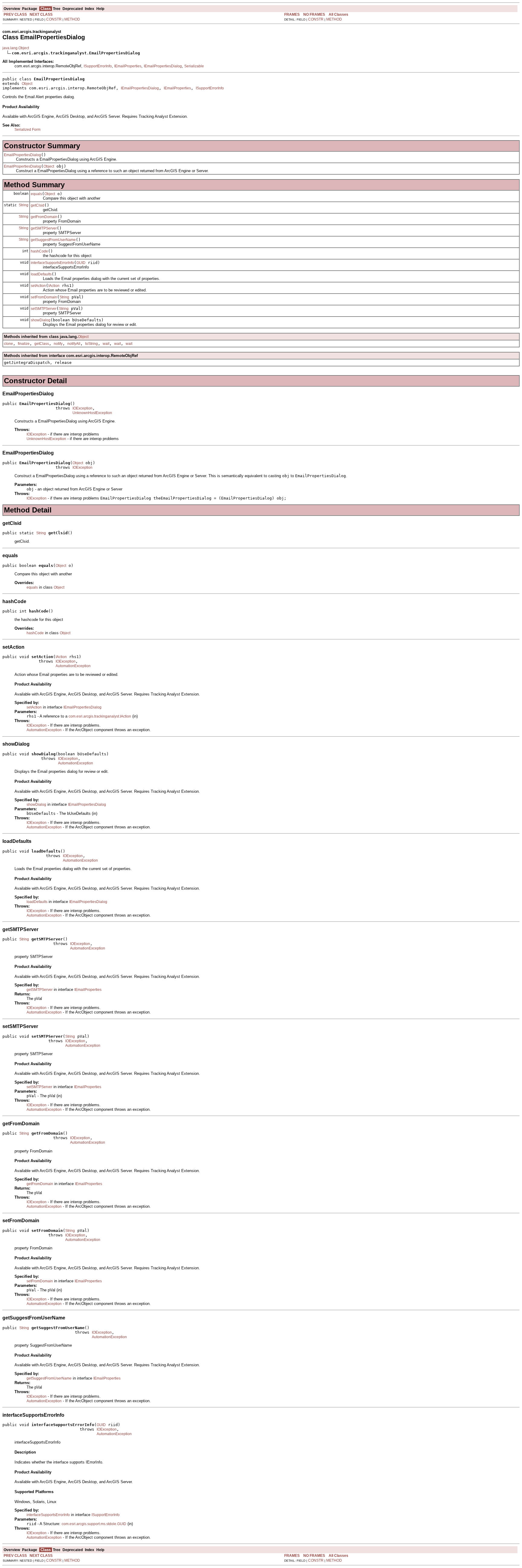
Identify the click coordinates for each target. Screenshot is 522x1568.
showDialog (40, 320)
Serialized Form (27, 129)
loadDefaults (41, 274)
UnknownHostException (92, 413)
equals (36, 194)
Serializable (194, 66)
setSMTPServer (43, 309)
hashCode (39, 251)
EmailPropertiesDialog (22, 155)
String (23, 205)
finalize (24, 344)
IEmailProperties (127, 66)
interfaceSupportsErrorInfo (52, 263)
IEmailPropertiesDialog (163, 66)
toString (91, 344)
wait (106, 344)
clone (8, 344)
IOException (82, 408)
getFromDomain (44, 217)
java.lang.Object (15, 48)
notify (58, 344)
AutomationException (73, 666)
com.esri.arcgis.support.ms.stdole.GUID (94, 1524)
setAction (38, 286)
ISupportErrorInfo (98, 66)
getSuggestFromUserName (53, 240)
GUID (80, 263)
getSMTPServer (44, 228)
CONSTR (54, 19)
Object (27, 84)
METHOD (72, 19)
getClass (41, 344)
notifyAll (73, 344)
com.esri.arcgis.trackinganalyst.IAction (100, 716)
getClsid (37, 205)
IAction (54, 286)
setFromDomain (44, 297)
